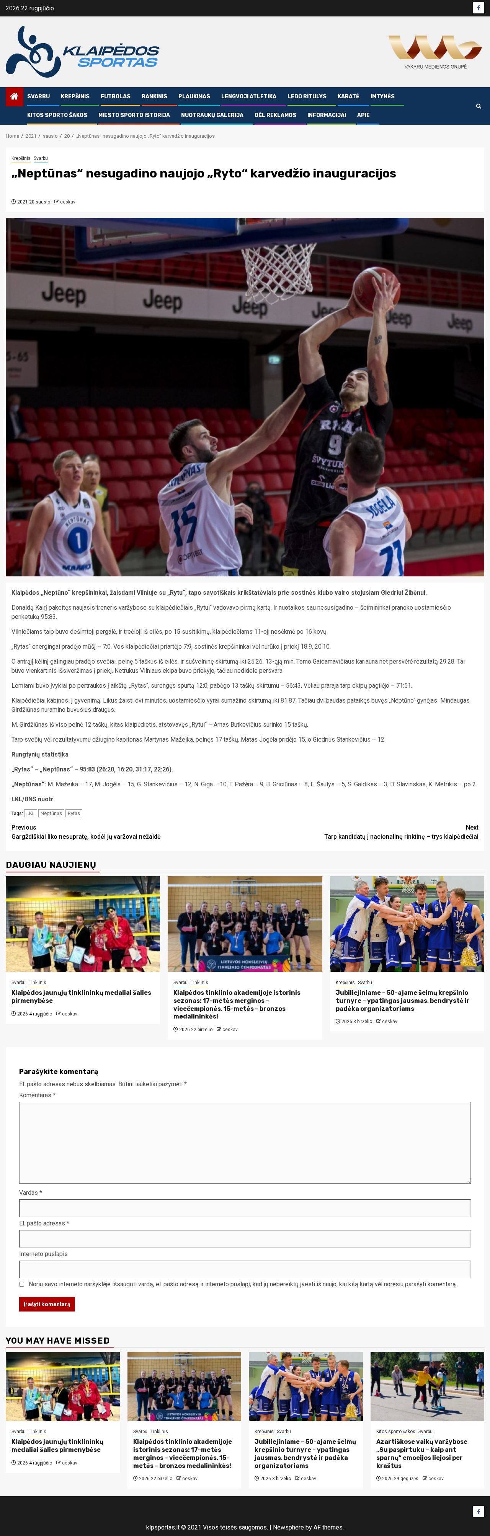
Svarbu (38, 96)
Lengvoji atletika (248, 96)
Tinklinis (37, 982)
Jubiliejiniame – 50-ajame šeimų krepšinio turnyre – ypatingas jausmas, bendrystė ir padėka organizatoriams (403, 1000)
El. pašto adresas (44, 1223)
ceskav (67, 202)
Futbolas (116, 96)
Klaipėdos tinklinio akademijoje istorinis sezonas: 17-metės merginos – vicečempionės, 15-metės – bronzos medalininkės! (237, 1004)
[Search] (478, 106)
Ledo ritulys (307, 96)
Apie (363, 115)
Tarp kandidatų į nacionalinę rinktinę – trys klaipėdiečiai (401, 832)
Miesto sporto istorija (134, 115)
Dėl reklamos (275, 115)
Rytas (74, 813)
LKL (30, 813)
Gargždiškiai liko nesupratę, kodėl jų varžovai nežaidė (86, 832)
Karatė (348, 96)
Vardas (30, 1192)
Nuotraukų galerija (212, 115)
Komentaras (37, 1095)
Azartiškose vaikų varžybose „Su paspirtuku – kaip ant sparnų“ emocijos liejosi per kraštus (421, 1453)
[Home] (14, 97)
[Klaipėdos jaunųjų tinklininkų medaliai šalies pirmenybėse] (83, 924)
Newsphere (288, 1527)
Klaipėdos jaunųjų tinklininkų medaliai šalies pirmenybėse (57, 1445)
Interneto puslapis (43, 1254)
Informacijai (326, 115)
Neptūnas (51, 813)
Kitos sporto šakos (57, 115)
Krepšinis (75, 96)
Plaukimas (194, 96)
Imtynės (383, 96)
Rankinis (154, 96)
